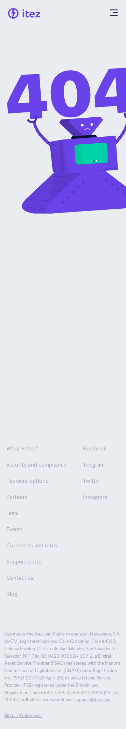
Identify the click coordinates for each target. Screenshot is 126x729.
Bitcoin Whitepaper (23, 715)
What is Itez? (22, 448)
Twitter (91, 480)
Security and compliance (36, 464)
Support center (24, 561)
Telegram (94, 464)
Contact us (19, 577)
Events (14, 529)
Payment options (27, 480)
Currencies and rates (31, 545)
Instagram (95, 497)
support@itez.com (93, 699)
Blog (11, 594)
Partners (16, 497)
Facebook (94, 448)
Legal (12, 513)
